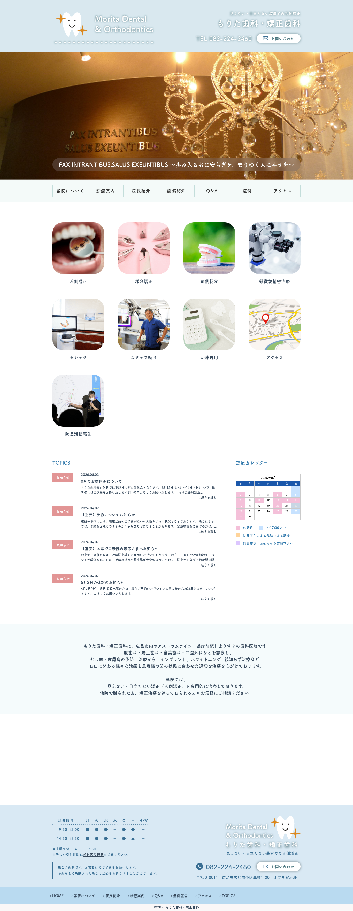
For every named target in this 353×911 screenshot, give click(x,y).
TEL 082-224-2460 (224, 38)
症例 (247, 190)
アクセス (283, 190)
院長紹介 (141, 190)
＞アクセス (203, 895)
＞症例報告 (179, 895)
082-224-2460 (228, 866)
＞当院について (82, 895)
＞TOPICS (226, 895)
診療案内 (105, 190)
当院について (70, 190)
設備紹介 (176, 190)
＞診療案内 (135, 895)
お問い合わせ (282, 38)
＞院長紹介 (111, 895)
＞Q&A (157, 895)
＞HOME (56, 895)
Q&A (212, 190)
